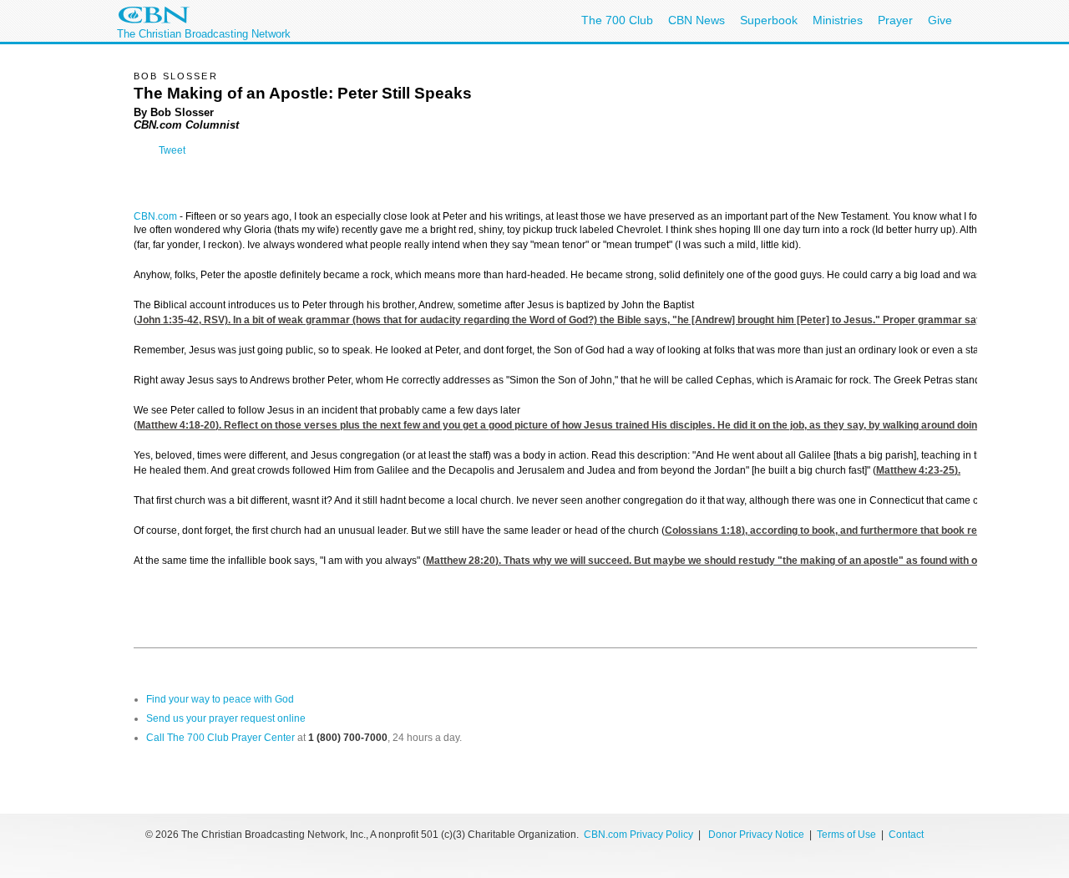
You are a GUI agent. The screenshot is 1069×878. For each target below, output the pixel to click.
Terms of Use (848, 834)
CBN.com (155, 216)
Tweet (172, 150)
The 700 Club (617, 20)
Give (940, 20)
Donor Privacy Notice (756, 834)
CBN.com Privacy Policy (638, 834)
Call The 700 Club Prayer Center (220, 738)
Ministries (838, 20)
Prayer (895, 20)
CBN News (696, 20)
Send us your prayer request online (226, 718)
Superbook (769, 20)
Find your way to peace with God (220, 699)
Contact (906, 834)
